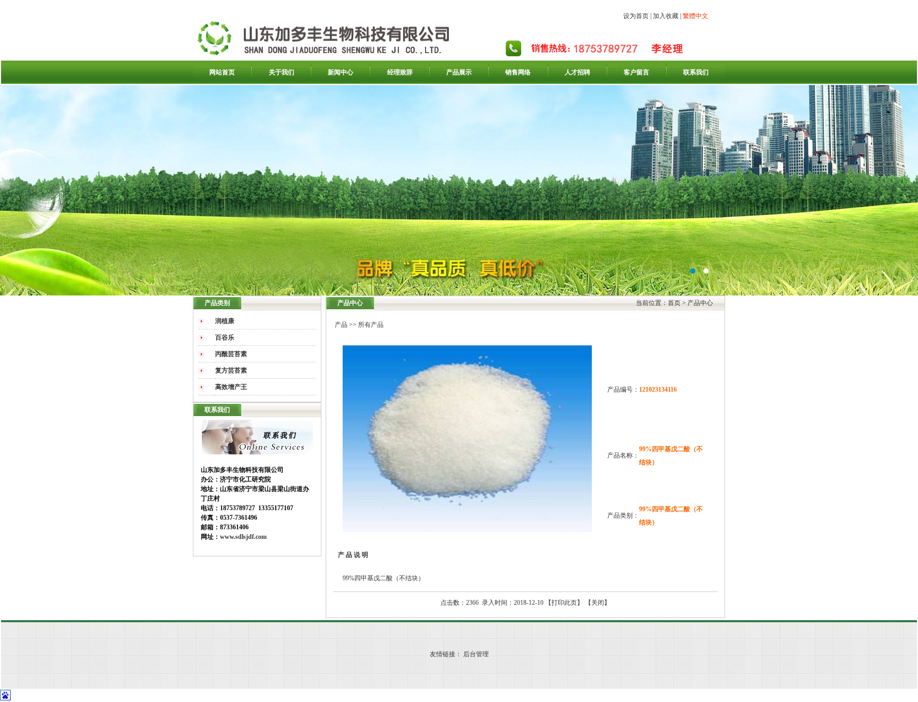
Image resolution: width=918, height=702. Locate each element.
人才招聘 (577, 72)
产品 (341, 324)
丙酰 (231, 354)
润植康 (224, 321)
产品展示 (459, 72)
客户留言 (636, 72)
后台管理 (476, 654)
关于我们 (281, 72)
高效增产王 (231, 387)
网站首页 (222, 72)
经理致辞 (400, 72)
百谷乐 (224, 337)
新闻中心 (340, 72)
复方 (231, 370)
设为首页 (636, 16)
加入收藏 (665, 16)
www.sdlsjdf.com (243, 536)
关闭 (597, 602)
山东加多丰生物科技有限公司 (459, 190)
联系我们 (696, 72)
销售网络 (518, 72)
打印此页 (564, 602)
